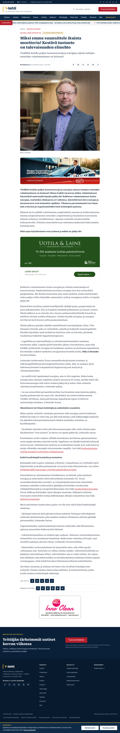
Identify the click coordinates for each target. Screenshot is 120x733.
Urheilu (44, 17)
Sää (100, 17)
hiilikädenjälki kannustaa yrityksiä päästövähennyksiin (48, 469)
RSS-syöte (70, 685)
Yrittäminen (25, 17)
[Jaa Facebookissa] (73, 65)
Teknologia (63, 17)
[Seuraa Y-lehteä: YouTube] (107, 2)
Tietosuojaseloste (44, 717)
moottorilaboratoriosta (86, 488)
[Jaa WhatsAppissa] (88, 65)
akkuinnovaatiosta (29, 499)
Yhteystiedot (71, 676)
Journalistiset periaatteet (11, 717)
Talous (35, 17)
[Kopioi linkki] (98, 65)
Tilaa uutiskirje (108, 9)
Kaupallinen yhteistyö (33, 29)
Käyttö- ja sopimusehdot (29, 717)
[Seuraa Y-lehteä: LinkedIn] (110, 2)
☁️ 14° (22, 2)
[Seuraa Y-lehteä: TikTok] (116, 2)
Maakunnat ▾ (111, 17)
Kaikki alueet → (99, 668)
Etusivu (7, 17)
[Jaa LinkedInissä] (78, 65)
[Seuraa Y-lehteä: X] (104, 2)
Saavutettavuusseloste (59, 717)
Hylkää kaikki (90, 728)
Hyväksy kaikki (108, 728)
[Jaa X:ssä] (83, 65)
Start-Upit (74, 17)
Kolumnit (93, 17)
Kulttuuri (53, 17)
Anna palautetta (72, 672)
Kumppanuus (25, 65)
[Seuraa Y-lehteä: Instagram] (113, 2)
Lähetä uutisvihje (72, 668)
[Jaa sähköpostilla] (93, 65)
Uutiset (15, 17)
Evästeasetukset (74, 717)
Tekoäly (84, 17)
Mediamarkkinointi (73, 681)
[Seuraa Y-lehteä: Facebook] (100, 2)
